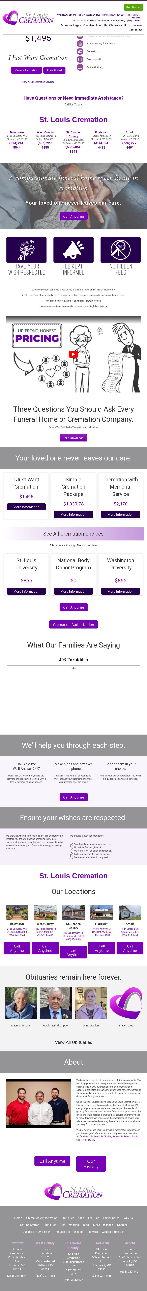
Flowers (92, 1232)
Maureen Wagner (21, 1025)
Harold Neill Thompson (56, 1025)
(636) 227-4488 (93, 15)
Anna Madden (91, 1025)
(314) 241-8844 (88, 20)
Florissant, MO (88, 1139)
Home (18, 1218)
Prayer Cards (111, 1218)
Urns (81, 1218)
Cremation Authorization (41, 1218)
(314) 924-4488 (102, 935)
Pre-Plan (93, 1218)
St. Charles (106, 1136)
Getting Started (29, 1225)
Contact (122, 1225)
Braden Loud (126, 1025)
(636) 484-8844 (118, 15)
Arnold (135, 1136)
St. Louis (95, 1136)
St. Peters (126, 1136)
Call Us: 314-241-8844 (36, 1232)
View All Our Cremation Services (38, 82)
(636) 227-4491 (70, 15)
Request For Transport (69, 1232)
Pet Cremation (69, 1225)
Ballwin (116, 1136)
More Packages (103, 1225)
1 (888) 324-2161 (133, 20)
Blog (86, 1225)
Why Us (128, 1218)
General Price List (113, 1232)
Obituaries (67, 1218)
